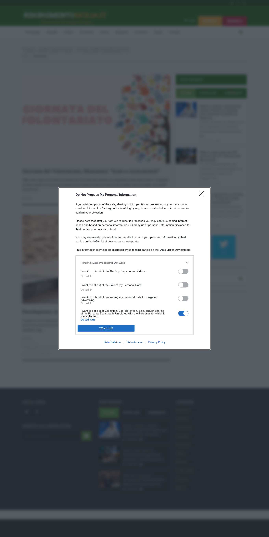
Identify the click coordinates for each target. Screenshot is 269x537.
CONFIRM (106, 328)
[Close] (202, 195)
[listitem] (134, 263)
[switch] (183, 271)
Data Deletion (112, 342)
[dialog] (134, 268)
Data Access (134, 342)
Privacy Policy (156, 342)
